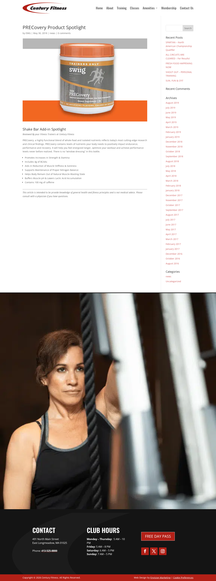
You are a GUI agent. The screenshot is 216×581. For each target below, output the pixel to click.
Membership (168, 8)
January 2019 (172, 136)
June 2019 (171, 112)
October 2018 (173, 151)
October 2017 (173, 205)
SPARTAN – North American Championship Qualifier (179, 46)
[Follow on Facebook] (145, 551)
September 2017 (174, 209)
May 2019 (171, 117)
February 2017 (173, 243)
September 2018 (174, 156)
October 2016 (173, 258)
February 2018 (173, 185)
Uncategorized (173, 281)
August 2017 (172, 214)
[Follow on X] (154, 551)
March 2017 (172, 239)
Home (99, 8)
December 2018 (174, 141)
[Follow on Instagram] (163, 551)
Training (122, 8)
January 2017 (172, 248)
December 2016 (174, 253)
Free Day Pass (158, 536)
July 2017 (170, 219)
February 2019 (173, 132)
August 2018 (172, 161)
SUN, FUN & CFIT (174, 80)
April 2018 (171, 175)
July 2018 (170, 166)
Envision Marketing (160, 577)
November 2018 (174, 146)
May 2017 (171, 229)
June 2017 (171, 224)
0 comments (64, 33)
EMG (28, 33)
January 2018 (172, 190)
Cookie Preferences (183, 577)
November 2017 (174, 200)
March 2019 (172, 127)
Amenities (149, 8)
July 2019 (170, 107)
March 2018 (172, 180)
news (52, 33)
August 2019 (172, 102)
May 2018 (171, 170)
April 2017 (171, 234)
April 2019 (171, 122)
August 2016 (172, 263)
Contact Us (186, 8)
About (109, 8)
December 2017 (174, 195)
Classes (134, 8)
